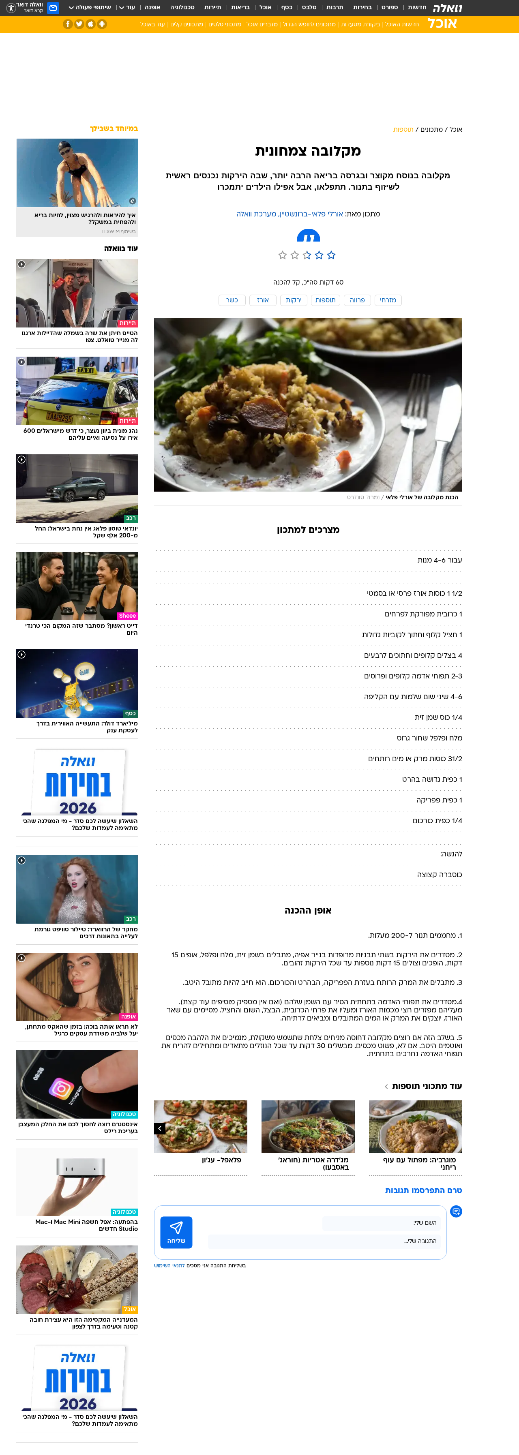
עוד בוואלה (121, 249)
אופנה (153, 8)
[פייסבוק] (68, 24)
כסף (286, 8)
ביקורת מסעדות (360, 25)
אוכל (266, 8)
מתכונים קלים (186, 25)
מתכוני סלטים (224, 25)
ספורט (390, 8)
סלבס (309, 8)
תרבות (334, 8)
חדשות (417, 8)
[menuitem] (412, 8)
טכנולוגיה (182, 8)
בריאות (240, 8)
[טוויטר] (79, 24)
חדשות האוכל (402, 25)
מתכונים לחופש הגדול (309, 25)
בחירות (362, 8)
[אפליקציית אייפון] (91, 24)
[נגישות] (11, 8)
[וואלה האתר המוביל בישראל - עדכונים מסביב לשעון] (447, 8)
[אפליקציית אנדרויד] (102, 24)
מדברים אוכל (262, 25)
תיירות (212, 8)
